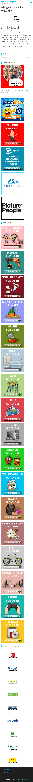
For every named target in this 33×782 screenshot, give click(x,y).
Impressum (6, 773)
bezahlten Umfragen (26, 90)
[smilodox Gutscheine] (16, 18)
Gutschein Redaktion (8, 30)
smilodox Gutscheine (11, 27)
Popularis (26, 779)
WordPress (16, 779)
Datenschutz (6, 770)
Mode (2, 24)
